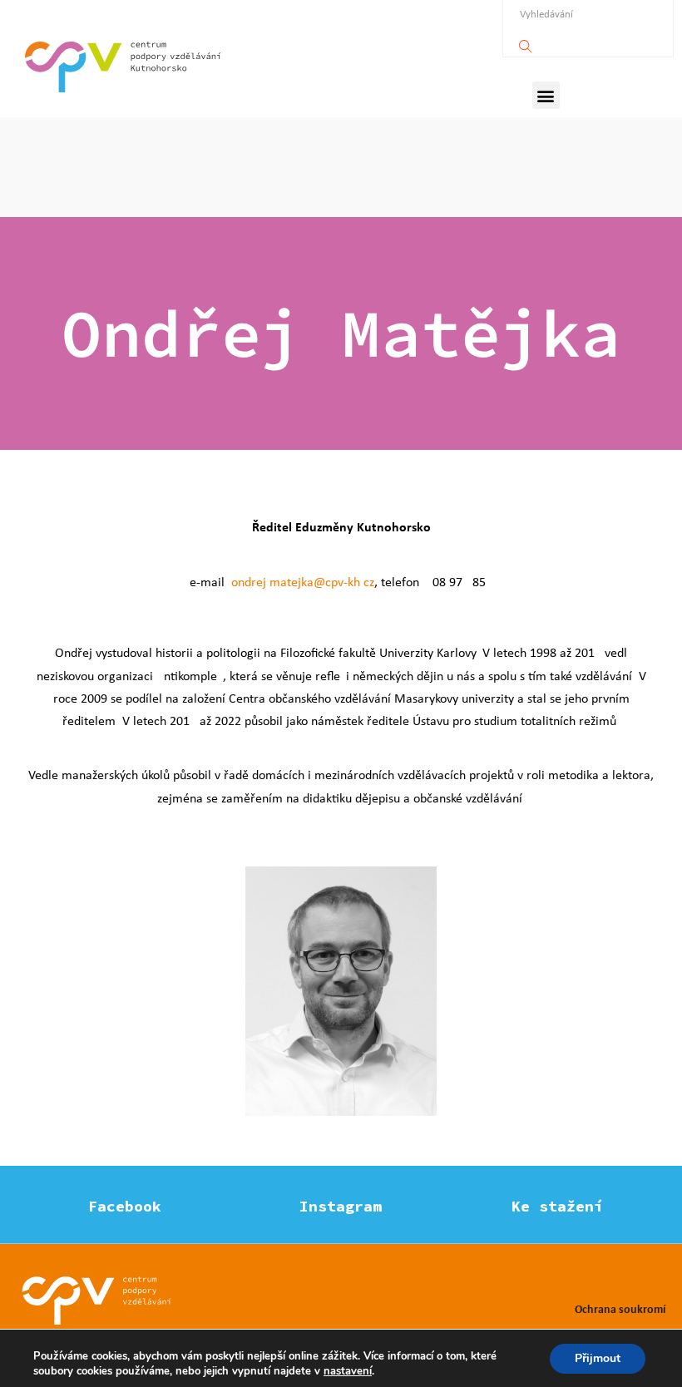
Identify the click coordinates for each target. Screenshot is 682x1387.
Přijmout (597, 1358)
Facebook (124, 1206)
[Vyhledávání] (525, 42)
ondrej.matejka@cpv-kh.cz (302, 581)
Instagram (340, 1206)
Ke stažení (557, 1206)
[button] (546, 95)
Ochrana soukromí (620, 1308)
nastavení (348, 1371)
